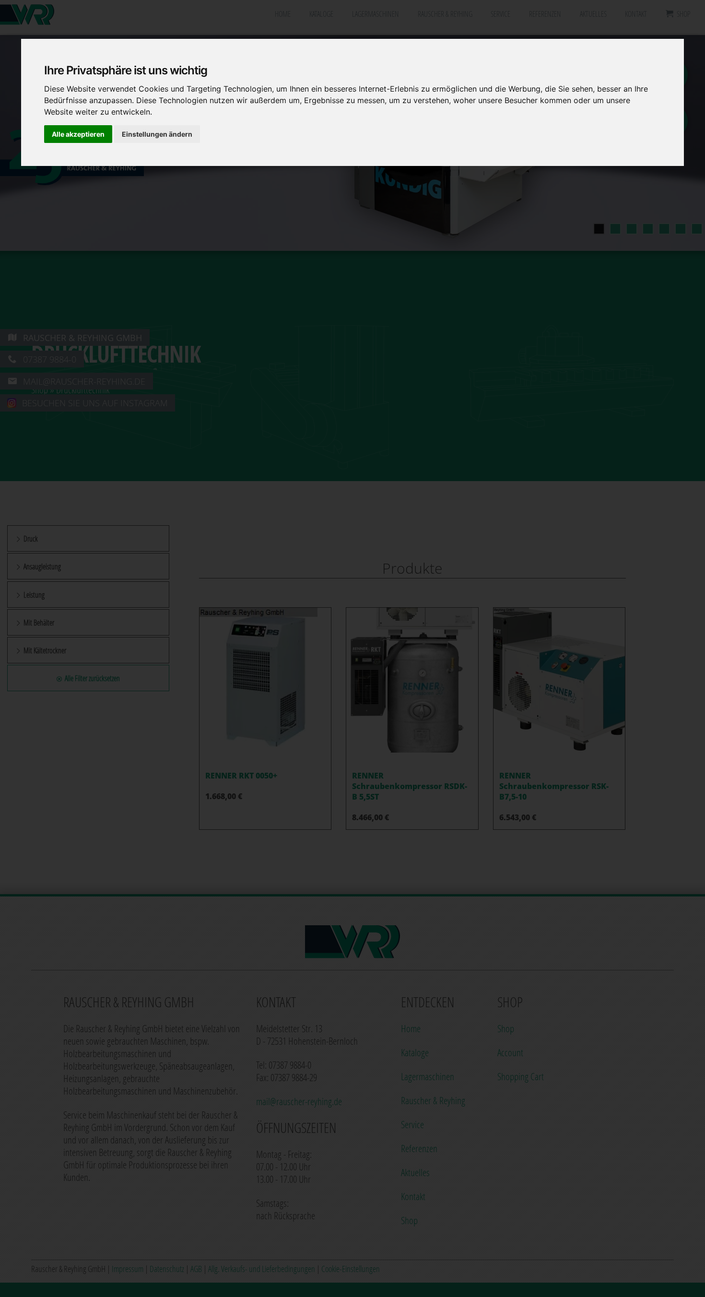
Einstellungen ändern (157, 134)
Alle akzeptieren (78, 134)
